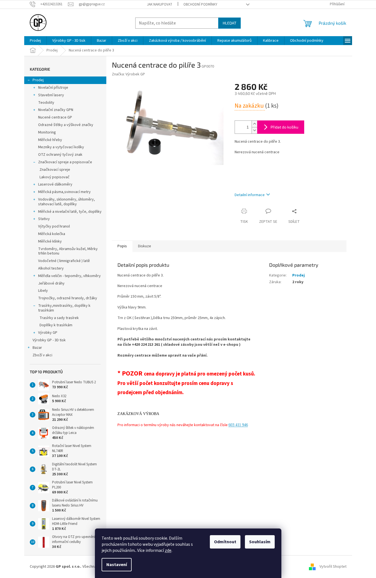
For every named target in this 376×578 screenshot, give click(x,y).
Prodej (38, 80)
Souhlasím (260, 542)
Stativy (44, 219)
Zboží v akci (42, 355)
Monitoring (47, 132)
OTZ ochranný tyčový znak (60, 154)
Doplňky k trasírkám (56, 325)
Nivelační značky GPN (55, 110)
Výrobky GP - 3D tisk (49, 340)
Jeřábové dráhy (51, 283)
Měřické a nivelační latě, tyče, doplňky (70, 211)
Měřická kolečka (51, 234)
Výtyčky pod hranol (54, 226)
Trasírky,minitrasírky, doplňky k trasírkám (64, 308)
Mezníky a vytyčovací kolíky (61, 147)
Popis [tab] (122, 246)
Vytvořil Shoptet (333, 566)
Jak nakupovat (159, 4)
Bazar (37, 347)
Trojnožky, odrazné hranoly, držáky (67, 298)
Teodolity (46, 102)
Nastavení (116, 565)
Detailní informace (250, 195)
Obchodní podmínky (200, 4)
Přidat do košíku (284, 127)
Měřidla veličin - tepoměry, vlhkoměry (69, 276)
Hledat (229, 23)
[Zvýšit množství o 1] (254, 124)
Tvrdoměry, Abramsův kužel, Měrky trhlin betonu (68, 251)
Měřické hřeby (50, 140)
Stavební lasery (51, 95)
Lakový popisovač (55, 177)
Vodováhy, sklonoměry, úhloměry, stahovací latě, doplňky (66, 202)
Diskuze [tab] (144, 246)
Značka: (128, 74)
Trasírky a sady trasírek (59, 318)
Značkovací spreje (55, 169)
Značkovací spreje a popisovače (65, 162)
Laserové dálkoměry (55, 184)
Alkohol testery (51, 268)
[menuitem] (35, 40)
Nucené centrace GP (55, 117)
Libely (43, 290)
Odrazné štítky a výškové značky (65, 125)
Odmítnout (225, 542)
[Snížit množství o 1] (254, 130)
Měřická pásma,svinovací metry (64, 192)
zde (168, 550)
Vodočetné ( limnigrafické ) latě (64, 261)
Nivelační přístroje (53, 87)
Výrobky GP (47, 332)
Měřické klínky (50, 241)
